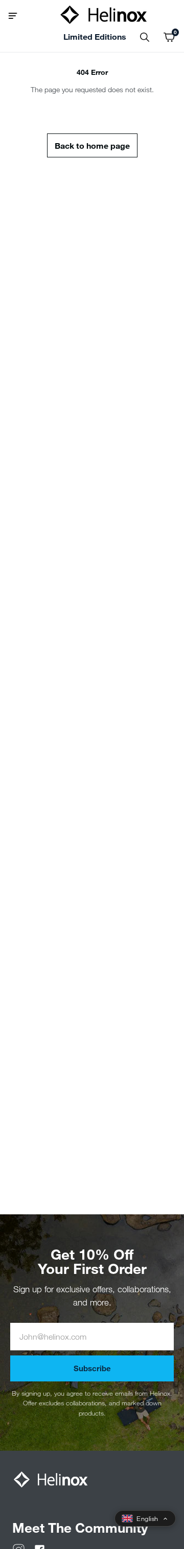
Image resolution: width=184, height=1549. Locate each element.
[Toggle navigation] (16, 14)
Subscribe (92, 1368)
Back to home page (92, 145)
